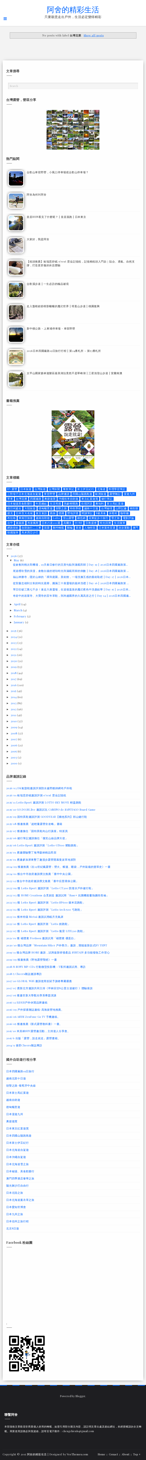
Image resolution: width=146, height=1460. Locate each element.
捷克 (10, 513)
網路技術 (13, 527)
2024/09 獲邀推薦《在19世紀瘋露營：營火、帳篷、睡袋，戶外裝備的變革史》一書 (58, 866)
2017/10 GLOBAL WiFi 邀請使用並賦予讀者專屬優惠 (39, 981)
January (19, 622)
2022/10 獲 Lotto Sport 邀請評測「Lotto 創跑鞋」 (38, 924)
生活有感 (55, 503)
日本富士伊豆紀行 (17, 1142)
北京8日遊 (12, 1228)
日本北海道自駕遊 (17, 1150)
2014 (14, 697)
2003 (14, 757)
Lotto (56, 518)
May (17, 560)
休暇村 (113, 513)
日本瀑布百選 (107, 527)
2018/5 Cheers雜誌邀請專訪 (24, 974)
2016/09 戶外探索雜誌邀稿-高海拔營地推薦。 (35, 1009)
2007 (14, 739)
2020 (14, 661)
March (18, 610)
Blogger (80, 1396)
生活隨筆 (119, 523)
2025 (14, 631)
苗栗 (47, 527)
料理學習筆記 (117, 489)
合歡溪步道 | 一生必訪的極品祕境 (48, 284)
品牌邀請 (63, 494)
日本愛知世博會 (16, 1207)
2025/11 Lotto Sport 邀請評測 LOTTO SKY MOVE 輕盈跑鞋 (43, 802)
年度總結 (41, 503)
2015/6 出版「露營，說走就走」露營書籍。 (33, 1038)
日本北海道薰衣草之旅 (20, 1200)
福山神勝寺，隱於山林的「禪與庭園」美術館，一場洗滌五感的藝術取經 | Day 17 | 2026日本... (72, 577)
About (126, 1454)
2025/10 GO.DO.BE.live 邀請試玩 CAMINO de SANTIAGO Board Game (51, 809)
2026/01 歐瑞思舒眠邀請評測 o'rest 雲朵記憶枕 (36, 795)
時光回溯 (105, 523)
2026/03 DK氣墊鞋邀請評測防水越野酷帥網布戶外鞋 (39, 788)
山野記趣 (121, 508)
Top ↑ (137, 1454)
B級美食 (101, 513)
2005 (14, 751)
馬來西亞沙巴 (30, 532)
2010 (14, 721)
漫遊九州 (129, 494)
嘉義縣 (20, 523)
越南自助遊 (43, 518)
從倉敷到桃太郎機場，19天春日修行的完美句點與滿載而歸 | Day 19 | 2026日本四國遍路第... (70, 564)
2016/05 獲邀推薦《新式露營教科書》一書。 (34, 1024)
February (20, 616)
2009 (14, 727)
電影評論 (128, 518)
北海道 (101, 489)
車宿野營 (49, 494)
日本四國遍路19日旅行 (20, 1071)
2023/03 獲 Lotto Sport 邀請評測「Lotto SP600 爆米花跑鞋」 (45, 902)
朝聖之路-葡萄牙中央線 (21, 1085)
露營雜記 (115, 494)
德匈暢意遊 (46, 508)
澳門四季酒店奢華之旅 (20, 1178)
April (17, 604)
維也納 (81, 518)
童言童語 (41, 513)
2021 (14, 655)
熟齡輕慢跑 (71, 503)
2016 (14, 685)
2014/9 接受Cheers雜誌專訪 (24, 1045)
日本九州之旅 (14, 1214)
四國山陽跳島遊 (82, 494)
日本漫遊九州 (14, 1114)
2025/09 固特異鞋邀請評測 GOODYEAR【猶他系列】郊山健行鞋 (46, 816)
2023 (14, 643)
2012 (14, 709)
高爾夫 (67, 523)
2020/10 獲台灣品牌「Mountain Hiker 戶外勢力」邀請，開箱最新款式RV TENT (56, 945)
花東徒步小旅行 (98, 518)
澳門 (135, 527)
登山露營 (68, 518)
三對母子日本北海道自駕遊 (24, 494)
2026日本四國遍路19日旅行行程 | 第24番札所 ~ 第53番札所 (64, 351)
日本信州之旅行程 (17, 1221)
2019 (14, 667)
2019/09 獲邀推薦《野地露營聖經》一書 (31, 959)
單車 (10, 498)
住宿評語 (86, 503)
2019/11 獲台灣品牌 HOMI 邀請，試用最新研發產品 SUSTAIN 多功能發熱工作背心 (58, 952)
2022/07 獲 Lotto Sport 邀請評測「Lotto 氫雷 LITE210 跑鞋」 (46, 931)
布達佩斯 (33, 523)
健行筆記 (107, 498)
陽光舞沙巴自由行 (17, 1185)
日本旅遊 (26, 489)
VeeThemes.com (77, 1454)
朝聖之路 (61, 508)
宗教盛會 (91, 523)
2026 (14, 556)
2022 (14, 649)
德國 (61, 513)
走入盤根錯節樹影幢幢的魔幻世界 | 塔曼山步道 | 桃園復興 (63, 306)
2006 (14, 745)
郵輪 (70, 527)
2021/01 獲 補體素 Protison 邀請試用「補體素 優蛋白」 (41, 938)
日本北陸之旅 (14, 1192)
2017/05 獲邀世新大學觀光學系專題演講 (31, 995)
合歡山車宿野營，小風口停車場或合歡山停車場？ (58, 172)
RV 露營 (12, 489)
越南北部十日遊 (16, 1078)
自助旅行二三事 (31, 527)
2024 (14, 637)
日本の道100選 (51, 523)
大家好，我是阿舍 (38, 239)
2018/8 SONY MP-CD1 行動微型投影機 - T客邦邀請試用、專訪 (46, 967)
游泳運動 (124, 527)
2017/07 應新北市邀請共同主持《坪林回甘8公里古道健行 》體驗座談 (49, 988)
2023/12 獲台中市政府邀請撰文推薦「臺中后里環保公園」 (42, 881)
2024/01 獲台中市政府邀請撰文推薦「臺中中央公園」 (40, 874)
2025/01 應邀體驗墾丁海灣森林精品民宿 (31, 852)
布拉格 (11, 518)
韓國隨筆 (13, 532)
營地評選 (73, 513)
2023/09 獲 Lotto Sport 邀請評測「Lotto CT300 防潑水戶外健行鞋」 (50, 888)
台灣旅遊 (40, 489)
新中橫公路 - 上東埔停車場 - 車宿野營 (51, 328)
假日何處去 (14, 508)
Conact (113, 1454)
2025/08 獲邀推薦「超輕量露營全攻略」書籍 (34, 824)
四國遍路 (35, 498)
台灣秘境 (106, 508)
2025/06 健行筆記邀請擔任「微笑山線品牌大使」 (37, 838)
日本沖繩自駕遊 (16, 1157)
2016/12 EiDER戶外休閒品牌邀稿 (27, 1002)
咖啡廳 (124, 513)
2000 (14, 763)
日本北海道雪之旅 (17, 1164)
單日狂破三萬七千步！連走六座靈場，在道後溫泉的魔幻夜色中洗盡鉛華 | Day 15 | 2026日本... (72, 589)
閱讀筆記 (87, 513)
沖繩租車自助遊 (68, 498)
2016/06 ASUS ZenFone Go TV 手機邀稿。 (33, 1017)
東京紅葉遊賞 (89, 498)
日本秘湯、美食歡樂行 (20, 1171)
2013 (14, 703)
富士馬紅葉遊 (115, 503)
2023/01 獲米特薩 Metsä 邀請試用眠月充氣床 (34, 917)
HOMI (78, 523)
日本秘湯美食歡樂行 (20, 503)
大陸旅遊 (30, 508)
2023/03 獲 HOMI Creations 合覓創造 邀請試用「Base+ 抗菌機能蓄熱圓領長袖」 (57, 895)
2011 (14, 715)
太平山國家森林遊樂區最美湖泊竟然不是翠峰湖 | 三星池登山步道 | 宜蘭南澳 (74, 373)
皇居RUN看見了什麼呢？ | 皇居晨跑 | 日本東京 (56, 217)
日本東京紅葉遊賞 (17, 1128)
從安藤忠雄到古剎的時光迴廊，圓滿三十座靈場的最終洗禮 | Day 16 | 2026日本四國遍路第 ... (71, 583)
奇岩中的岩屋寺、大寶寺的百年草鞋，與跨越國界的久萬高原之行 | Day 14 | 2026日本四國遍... (72, 595)
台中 (10, 523)
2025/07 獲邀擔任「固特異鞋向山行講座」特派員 (37, 831)
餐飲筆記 (68, 489)
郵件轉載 (58, 527)
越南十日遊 (91, 508)
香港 (78, 527)
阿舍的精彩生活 (73, 9)
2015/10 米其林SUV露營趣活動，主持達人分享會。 (38, 1031)
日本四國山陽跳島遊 (19, 1135)
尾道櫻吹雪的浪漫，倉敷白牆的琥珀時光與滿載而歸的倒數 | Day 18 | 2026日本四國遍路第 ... (71, 571)
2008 (14, 733)
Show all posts (94, 35)
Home (101, 1454)
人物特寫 (90, 527)
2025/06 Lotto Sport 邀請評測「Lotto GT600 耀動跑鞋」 (42, 845)
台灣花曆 (21, 498)
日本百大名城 (24, 513)
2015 (14, 691)
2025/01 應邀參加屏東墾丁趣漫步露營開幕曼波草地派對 (41, 859)
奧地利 (99, 503)
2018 (14, 673)
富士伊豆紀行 (85, 489)
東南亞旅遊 (26, 518)
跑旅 (53, 513)
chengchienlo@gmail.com (78, 1431)
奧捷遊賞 (50, 498)
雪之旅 (115, 518)
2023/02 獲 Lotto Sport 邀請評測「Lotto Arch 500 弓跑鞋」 (44, 909)
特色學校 (75, 508)
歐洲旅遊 (100, 494)
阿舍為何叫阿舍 (36, 194)
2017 (14, 679)
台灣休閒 (54, 489)
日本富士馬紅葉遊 (17, 1092)
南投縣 (134, 508)
